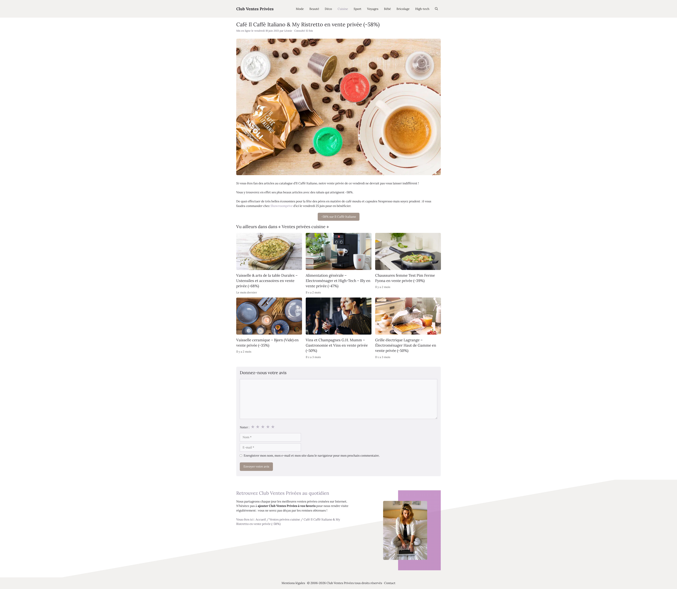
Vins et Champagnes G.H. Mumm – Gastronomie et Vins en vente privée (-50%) (337, 345)
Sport (357, 9)
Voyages (372, 9)
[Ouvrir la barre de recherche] (436, 9)
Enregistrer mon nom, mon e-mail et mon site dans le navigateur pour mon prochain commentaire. (312, 455)
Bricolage (403, 9)
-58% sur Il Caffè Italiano (338, 217)
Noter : (244, 427)
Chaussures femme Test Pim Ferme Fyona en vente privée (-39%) (405, 278)
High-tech (422, 9)
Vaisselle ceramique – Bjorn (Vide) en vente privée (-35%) (267, 343)
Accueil (261, 519)
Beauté (314, 9)
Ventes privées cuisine (284, 519)
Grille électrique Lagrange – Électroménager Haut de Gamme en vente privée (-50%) (405, 345)
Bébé (387, 9)
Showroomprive (281, 206)
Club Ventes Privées (255, 8)
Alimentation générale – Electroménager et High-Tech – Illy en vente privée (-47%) (338, 280)
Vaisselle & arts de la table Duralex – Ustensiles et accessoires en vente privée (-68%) (267, 280)
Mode (300, 9)
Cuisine (343, 9)
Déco (328, 9)
